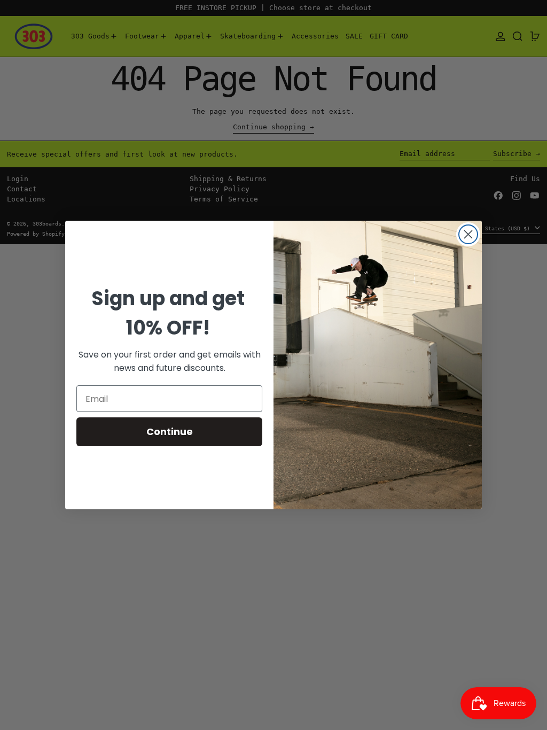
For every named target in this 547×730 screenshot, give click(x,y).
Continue (169, 431)
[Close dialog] (468, 234)
